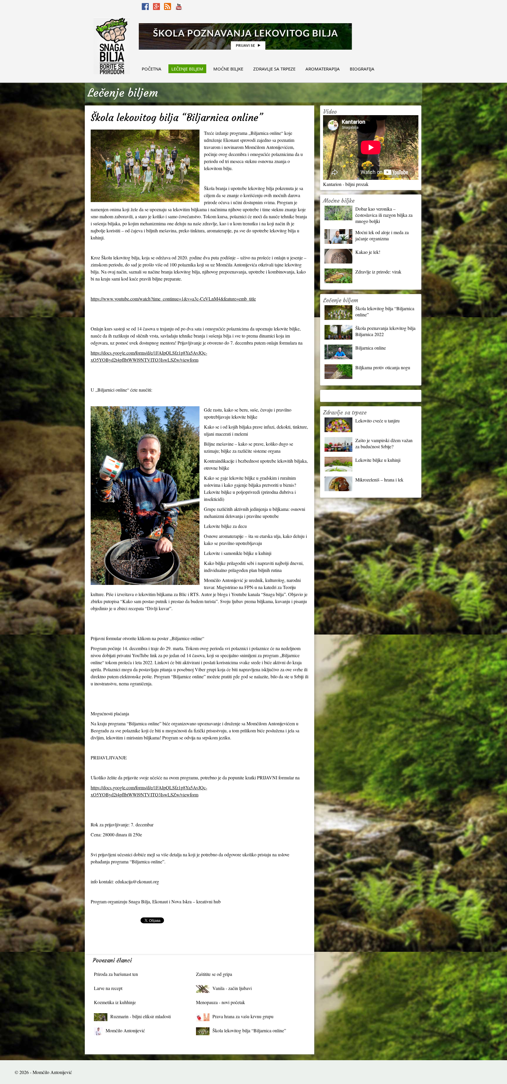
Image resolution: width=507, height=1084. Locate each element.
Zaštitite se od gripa (214, 974)
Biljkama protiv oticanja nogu (382, 367)
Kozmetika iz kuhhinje (115, 1002)
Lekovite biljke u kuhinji (377, 460)
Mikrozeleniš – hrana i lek (379, 479)
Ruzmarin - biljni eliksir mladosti (140, 1016)
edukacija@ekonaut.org (137, 881)
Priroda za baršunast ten (116, 974)
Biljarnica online (370, 348)
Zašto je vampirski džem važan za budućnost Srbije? (384, 443)
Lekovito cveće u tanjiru (377, 420)
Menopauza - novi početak (220, 1002)
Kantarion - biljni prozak (346, 184)
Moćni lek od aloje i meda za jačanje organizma (382, 235)
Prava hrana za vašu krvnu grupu (242, 1016)
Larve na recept (108, 988)
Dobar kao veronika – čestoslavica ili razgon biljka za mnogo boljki (384, 215)
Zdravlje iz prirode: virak (378, 272)
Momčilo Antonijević (125, 1030)
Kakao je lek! (367, 252)
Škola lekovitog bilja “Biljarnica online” (249, 1030)
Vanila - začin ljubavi (232, 988)
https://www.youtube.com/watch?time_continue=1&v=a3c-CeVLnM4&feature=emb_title (173, 299)
